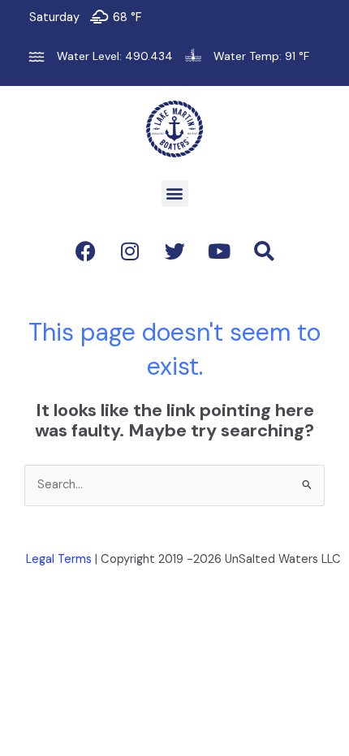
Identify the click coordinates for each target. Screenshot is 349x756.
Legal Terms (59, 559)
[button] (175, 193)
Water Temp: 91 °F (261, 56)
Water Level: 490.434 (115, 56)
